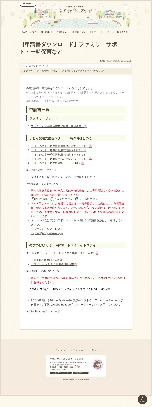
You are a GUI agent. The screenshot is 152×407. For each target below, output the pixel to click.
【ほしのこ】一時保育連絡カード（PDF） (56, 163)
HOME (24, 32)
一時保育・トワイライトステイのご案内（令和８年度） (62, 253)
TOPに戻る (142, 400)
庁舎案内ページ (80, 373)
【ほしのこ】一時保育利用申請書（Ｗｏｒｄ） (58, 154)
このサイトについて (78, 350)
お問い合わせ (95, 350)
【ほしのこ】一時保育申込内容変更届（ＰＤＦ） (60, 158)
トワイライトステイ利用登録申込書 (52, 264)
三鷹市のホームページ (61, 373)
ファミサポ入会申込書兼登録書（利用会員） (57, 126)
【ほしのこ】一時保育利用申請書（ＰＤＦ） (57, 150)
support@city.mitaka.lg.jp (47, 233)
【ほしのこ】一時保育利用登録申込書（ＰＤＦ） (60, 146)
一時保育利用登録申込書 (45, 259)
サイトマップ (60, 350)
